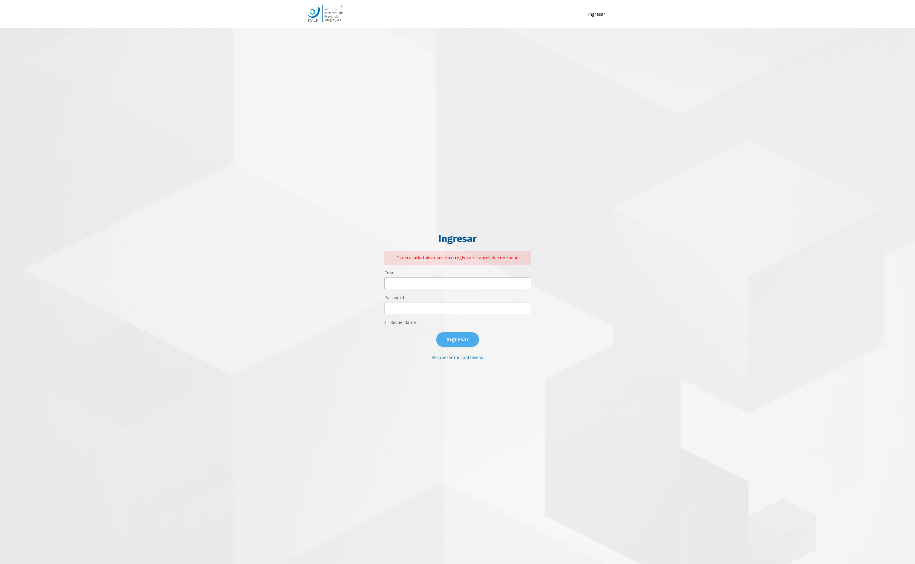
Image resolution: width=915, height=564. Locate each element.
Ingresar (596, 14)
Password (394, 297)
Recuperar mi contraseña (457, 357)
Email (390, 273)
